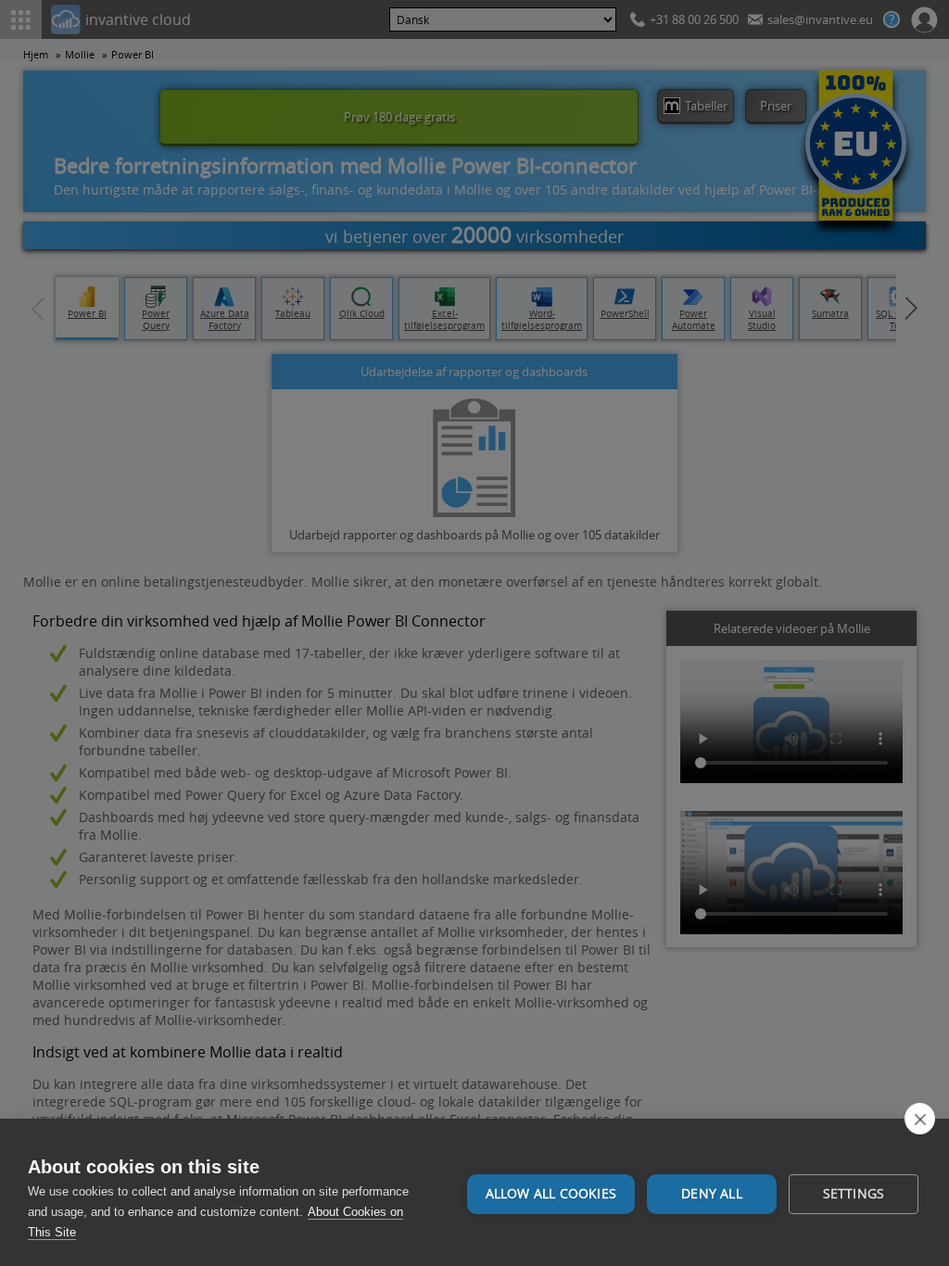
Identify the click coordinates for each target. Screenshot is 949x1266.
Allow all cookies (551, 1193)
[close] (920, 1118)
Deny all (711, 1193)
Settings (854, 1193)
